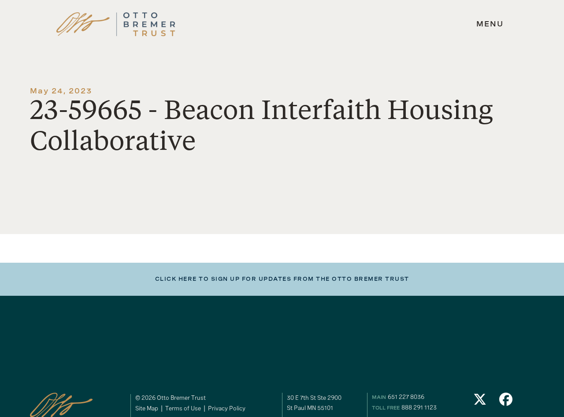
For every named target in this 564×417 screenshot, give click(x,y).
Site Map (146, 408)
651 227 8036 (406, 396)
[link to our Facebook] (506, 402)
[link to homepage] (115, 24)
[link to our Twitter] (479, 402)
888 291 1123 (419, 407)
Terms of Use (183, 408)
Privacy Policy (226, 408)
